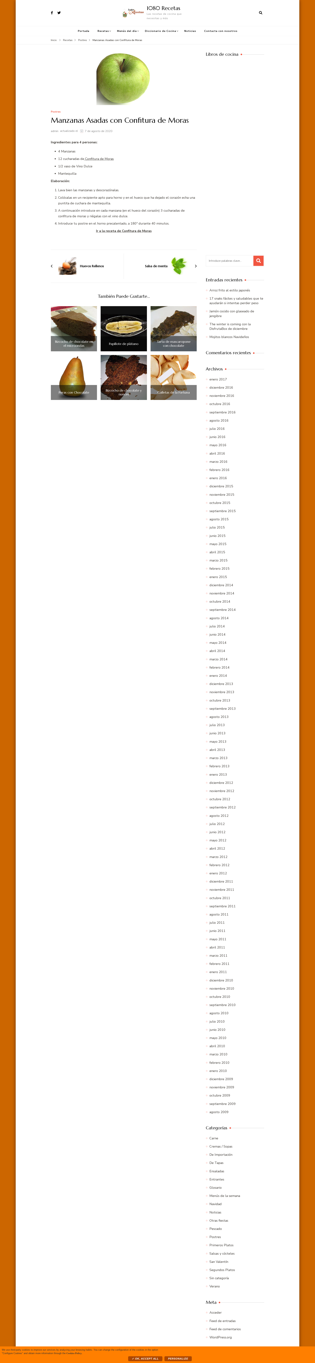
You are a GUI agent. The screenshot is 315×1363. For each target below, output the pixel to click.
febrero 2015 (219, 568)
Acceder (215, 1312)
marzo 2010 (218, 1054)
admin (54, 131)
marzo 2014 (218, 659)
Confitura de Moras (99, 159)
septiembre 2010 (222, 1005)
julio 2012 (217, 824)
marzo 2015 (218, 560)
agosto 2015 (219, 519)
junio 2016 (217, 437)
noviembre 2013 (221, 692)
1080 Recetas (163, 8)
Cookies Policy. (74, 1353)
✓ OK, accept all (145, 1358)
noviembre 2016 (221, 396)
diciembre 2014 (221, 585)
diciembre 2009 (221, 1079)
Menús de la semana (224, 1196)
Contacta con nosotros (220, 31)
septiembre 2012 (222, 807)
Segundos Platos (222, 1270)
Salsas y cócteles (222, 1253)
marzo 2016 (218, 461)
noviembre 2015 (221, 494)
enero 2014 (218, 675)
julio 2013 (217, 725)
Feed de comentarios (225, 1329)
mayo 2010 (217, 1038)
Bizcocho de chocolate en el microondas (74, 343)
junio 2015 (217, 536)
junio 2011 (217, 931)
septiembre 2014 (222, 610)
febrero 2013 (219, 766)
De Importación (220, 1154)
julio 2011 (217, 922)
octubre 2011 (219, 898)
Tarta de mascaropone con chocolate (173, 343)
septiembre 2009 (222, 1104)
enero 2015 (218, 577)
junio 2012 (217, 832)
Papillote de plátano (123, 344)
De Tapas (216, 1163)
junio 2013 (217, 733)
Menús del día (127, 31)
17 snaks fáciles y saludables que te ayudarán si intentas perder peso (236, 300)
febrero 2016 (219, 470)
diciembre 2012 (221, 783)
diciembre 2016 (221, 387)
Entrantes (216, 1179)
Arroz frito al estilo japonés (229, 290)
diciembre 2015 (221, 486)
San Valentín (218, 1262)
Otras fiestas (218, 1220)
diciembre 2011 (221, 881)
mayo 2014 (217, 643)
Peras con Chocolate (74, 392)
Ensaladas (216, 1171)
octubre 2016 (219, 404)
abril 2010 (217, 1046)
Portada (83, 31)
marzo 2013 (218, 758)
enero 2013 (218, 774)
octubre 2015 (219, 503)
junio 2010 (217, 1030)
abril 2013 (217, 750)
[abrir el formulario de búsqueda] (260, 13)
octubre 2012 (219, 799)
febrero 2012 (219, 865)
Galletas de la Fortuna (173, 392)
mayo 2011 (217, 939)
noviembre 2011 (221, 889)
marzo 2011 (218, 955)
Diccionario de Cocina (160, 31)
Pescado (215, 1229)
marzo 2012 (218, 857)
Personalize (178, 1358)
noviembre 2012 (221, 791)
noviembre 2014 (221, 593)
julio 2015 (217, 527)
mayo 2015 (217, 544)
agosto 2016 (219, 420)
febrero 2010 (219, 1062)
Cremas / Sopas (220, 1146)
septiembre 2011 (222, 906)
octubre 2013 (219, 700)
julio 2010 (217, 1021)
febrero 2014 (219, 667)
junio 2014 (217, 634)
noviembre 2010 (221, 988)
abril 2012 (217, 848)
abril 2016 (217, 453)
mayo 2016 (217, 445)
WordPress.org (220, 1337)
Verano (214, 1286)
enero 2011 (218, 972)
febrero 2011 (219, 964)
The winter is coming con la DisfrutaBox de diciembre (230, 326)
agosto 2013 (219, 717)
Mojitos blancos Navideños (229, 337)
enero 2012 (218, 873)
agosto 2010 (219, 1013)
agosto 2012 (219, 816)
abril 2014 (217, 651)
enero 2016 (218, 478)
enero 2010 (218, 1071)
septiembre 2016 (222, 412)
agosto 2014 (219, 618)
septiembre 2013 (222, 708)
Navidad (215, 1204)
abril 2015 (217, 552)
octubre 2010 (219, 997)
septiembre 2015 (222, 511)
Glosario (215, 1187)
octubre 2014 (219, 601)
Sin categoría (219, 1278)
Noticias (190, 31)
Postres (56, 112)
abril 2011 (217, 947)
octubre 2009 (219, 1095)
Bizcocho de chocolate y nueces (124, 392)
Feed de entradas (222, 1321)
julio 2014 (217, 626)
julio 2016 (217, 429)
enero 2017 (218, 379)
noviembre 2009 (221, 1087)
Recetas (103, 31)
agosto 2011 (219, 914)
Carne (213, 1138)
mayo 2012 (217, 840)
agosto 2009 (219, 1112)
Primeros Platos (221, 1245)
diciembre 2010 (221, 980)
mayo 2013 (217, 741)
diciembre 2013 (221, 684)
